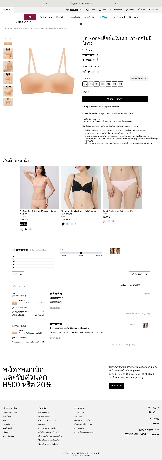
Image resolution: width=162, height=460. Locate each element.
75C (97, 84)
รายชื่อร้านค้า (8, 428)
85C (120, 84)
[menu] (75, 10)
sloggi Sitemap (8, 436)
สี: (91, 66)
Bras (18, 28)
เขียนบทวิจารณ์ (142, 274)
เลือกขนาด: (87, 78)
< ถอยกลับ (6, 28)
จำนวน (85, 91)
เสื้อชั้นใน (60, 17)
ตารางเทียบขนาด (138, 78)
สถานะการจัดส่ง (44, 416)
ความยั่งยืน (7, 416)
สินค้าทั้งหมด (46, 17)
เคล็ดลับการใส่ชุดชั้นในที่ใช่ (48, 432)
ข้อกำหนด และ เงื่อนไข (82, 420)
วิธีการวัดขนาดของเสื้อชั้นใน (48, 440)
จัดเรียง (123, 285)
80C (108, 84)
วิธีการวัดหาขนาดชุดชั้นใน (48, 444)
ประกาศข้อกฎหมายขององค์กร (84, 432)
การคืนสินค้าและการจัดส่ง (123, 113)
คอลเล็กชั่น (89, 17)
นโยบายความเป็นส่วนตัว (83, 424)
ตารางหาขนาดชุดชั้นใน (47, 428)
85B (114, 84)
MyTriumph (119, 17)
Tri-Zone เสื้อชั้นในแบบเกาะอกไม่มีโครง (31, 303)
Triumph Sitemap (9, 432)
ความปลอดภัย (79, 428)
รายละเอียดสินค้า (89, 113)
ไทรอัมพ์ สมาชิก (8, 424)
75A (85, 84)
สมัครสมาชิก (116, 385)
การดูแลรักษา (104, 113)
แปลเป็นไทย (55, 307)
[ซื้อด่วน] (56, 209)
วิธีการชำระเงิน (79, 412)
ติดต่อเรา (41, 424)
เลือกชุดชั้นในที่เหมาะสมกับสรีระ (50, 436)
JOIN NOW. (116, 106)
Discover (133, 17)
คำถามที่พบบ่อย (43, 412)
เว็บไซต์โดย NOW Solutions (81, 455)
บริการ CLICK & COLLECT (48, 420)
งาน (4, 420)
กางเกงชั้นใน (74, 17)
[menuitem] (73, 10)
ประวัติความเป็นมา (10, 412)
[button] (90, 54)
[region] (115, 255)
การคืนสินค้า (78, 416)
